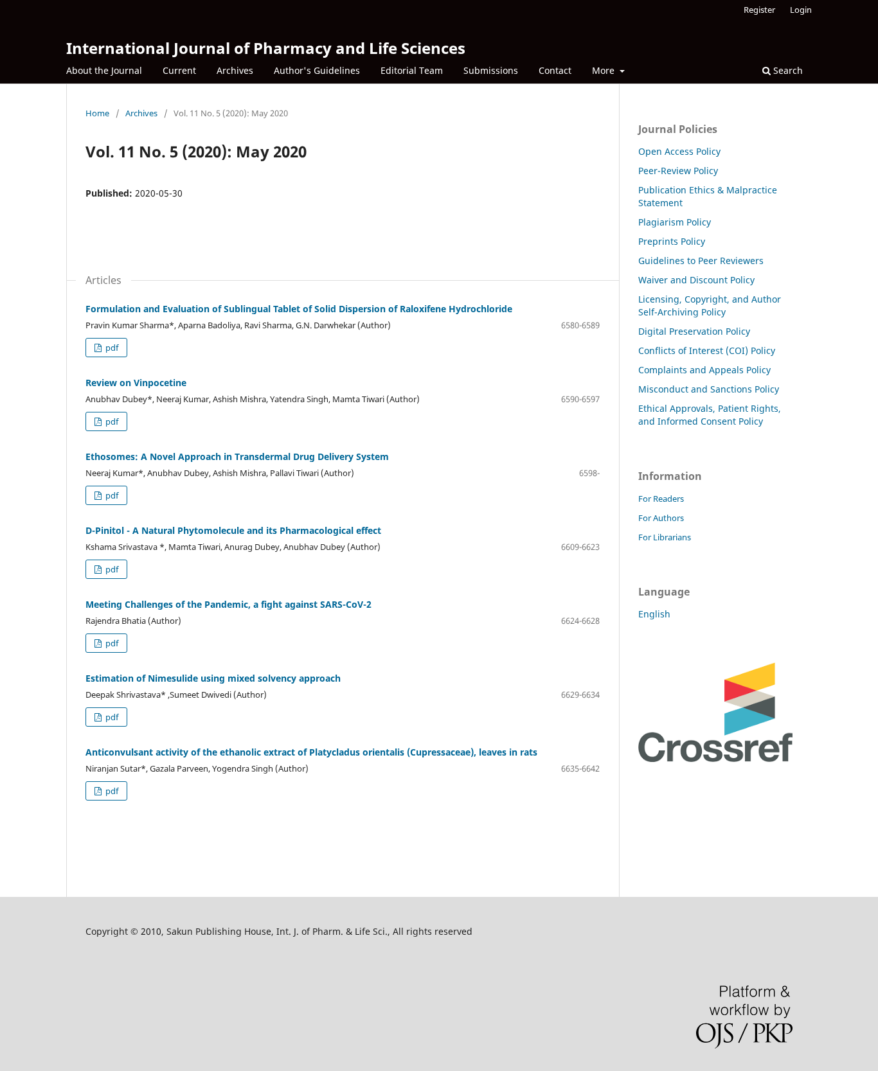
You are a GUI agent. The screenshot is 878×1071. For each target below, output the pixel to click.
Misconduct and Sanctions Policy (708, 389)
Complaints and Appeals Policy (704, 370)
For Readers (661, 498)
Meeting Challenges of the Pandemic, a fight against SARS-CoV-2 (228, 604)
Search (787, 70)
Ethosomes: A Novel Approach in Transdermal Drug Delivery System (237, 456)
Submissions (490, 70)
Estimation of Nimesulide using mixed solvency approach (213, 678)
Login (801, 9)
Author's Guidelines (317, 70)
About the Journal (104, 70)
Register (759, 9)
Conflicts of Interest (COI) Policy (706, 350)
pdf (110, 347)
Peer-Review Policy (678, 170)
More (604, 70)
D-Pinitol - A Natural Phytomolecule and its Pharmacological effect (233, 530)
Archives (235, 70)
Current (179, 70)
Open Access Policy (679, 151)
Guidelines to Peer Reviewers (701, 260)
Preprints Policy (671, 241)
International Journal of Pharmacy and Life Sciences (265, 47)
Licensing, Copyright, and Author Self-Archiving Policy (709, 305)
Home (97, 113)
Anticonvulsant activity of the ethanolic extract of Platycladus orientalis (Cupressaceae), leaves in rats (311, 752)
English (654, 614)
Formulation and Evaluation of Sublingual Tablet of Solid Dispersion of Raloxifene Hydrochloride (298, 309)
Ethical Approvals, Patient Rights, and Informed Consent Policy (709, 414)
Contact (555, 70)
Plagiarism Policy (674, 222)
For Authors (661, 518)
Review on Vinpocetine (135, 382)
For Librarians (664, 537)
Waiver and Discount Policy (696, 280)
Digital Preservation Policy (694, 331)
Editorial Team (412, 70)
